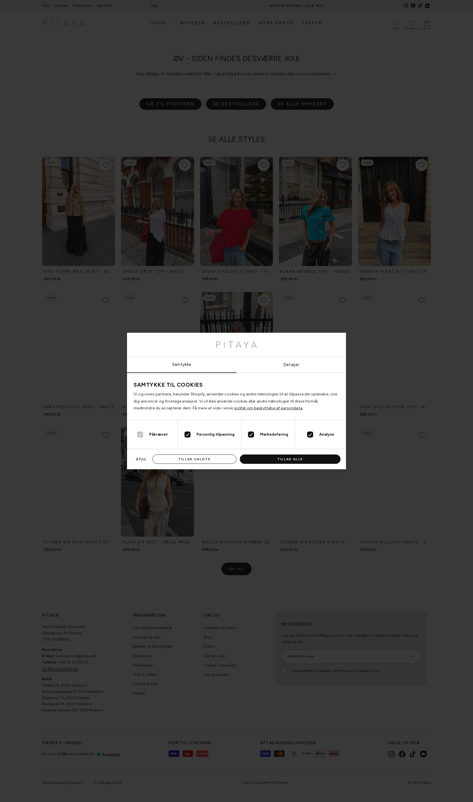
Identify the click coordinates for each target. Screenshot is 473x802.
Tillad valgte (194, 459)
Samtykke (182, 364)
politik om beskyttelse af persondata (268, 408)
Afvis (141, 459)
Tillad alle (290, 459)
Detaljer (291, 364)
